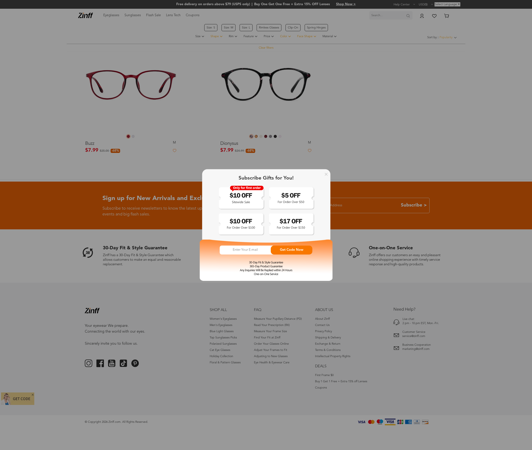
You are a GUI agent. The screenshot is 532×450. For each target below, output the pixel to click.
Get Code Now (291, 250)
